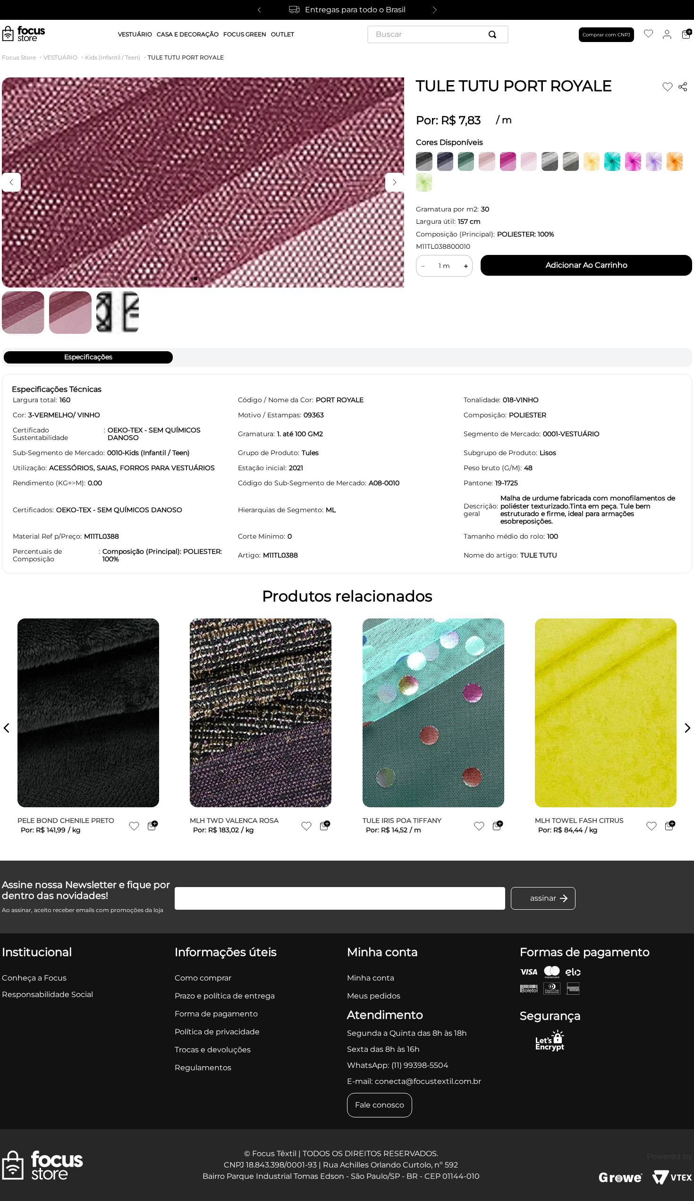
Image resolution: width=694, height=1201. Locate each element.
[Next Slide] (435, 10)
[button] (6, 728)
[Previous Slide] (259, 10)
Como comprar (203, 977)
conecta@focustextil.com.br (428, 1081)
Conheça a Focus (34, 977)
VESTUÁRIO (60, 57)
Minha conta (370, 977)
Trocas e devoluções (213, 1049)
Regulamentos (203, 1067)
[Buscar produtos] (494, 34)
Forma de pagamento (216, 1013)
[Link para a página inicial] (21, 57)
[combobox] (437, 34)
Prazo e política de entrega (225, 995)
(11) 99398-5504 (420, 1065)
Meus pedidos (373, 995)
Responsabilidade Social (47, 994)
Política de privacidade (217, 1031)
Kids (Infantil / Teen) (112, 57)
